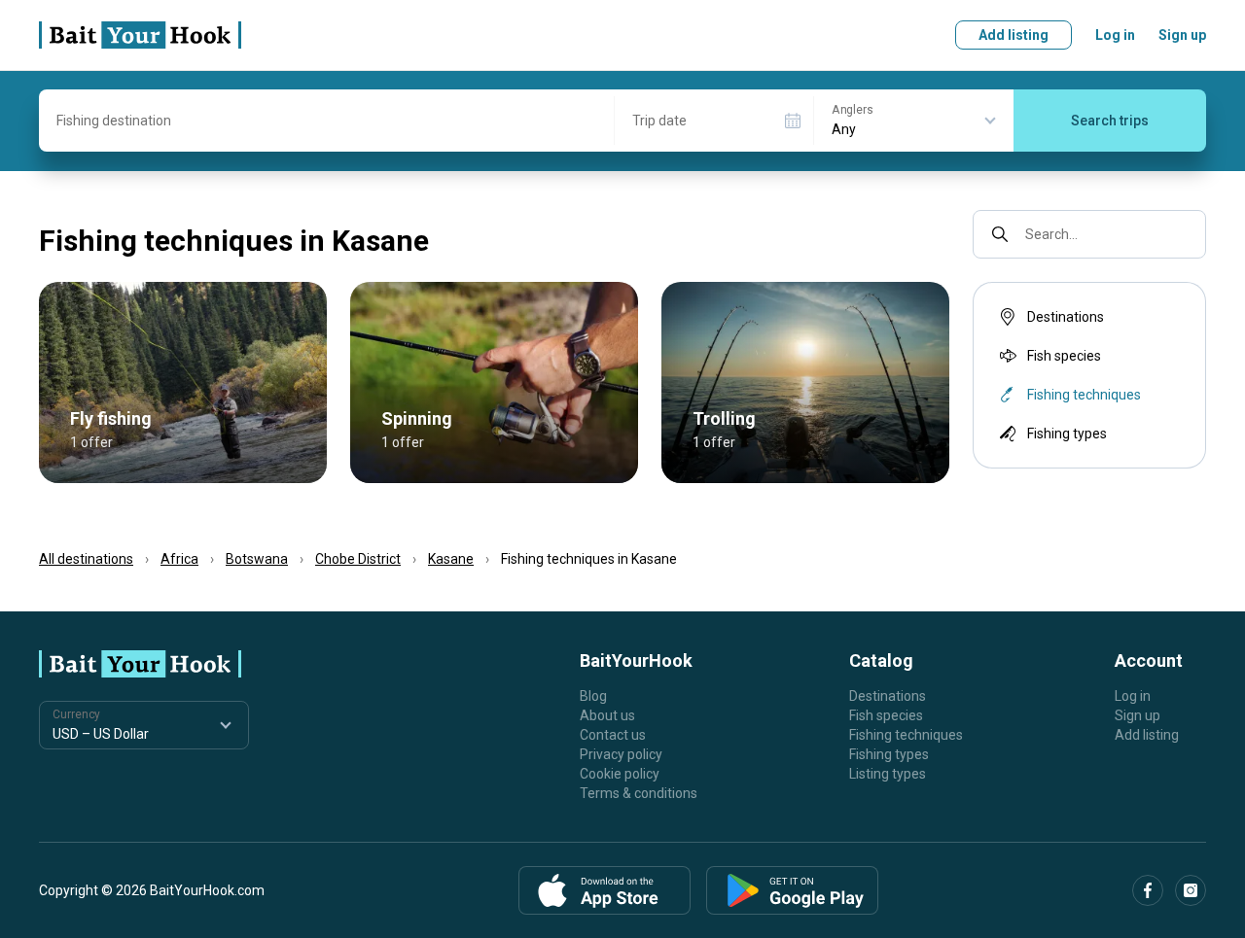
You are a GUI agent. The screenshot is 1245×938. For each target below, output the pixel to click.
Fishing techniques (906, 735)
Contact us (613, 735)
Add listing (1013, 35)
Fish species (1064, 356)
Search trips (1110, 120)
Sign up (1182, 35)
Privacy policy (621, 754)
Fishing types (1067, 433)
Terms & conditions (638, 793)
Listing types (887, 774)
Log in (1115, 35)
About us (607, 715)
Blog (593, 696)
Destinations (1065, 317)
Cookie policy (619, 774)
